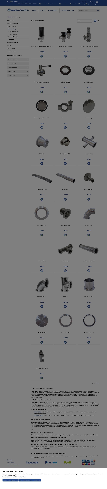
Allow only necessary (10, 480)
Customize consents (26, 480)
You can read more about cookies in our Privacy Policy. (14, 476)
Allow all (37, 480)
